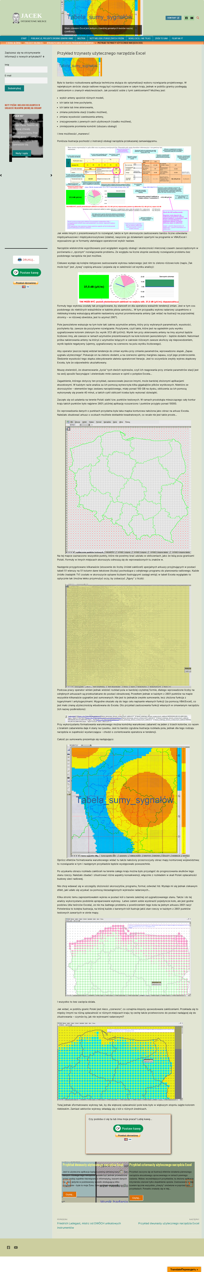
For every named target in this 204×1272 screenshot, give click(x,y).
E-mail (8, 75)
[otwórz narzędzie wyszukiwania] (198, 18)
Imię (7, 64)
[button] (67, 1183)
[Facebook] (186, 18)
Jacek (31, 15)
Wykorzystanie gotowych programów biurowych (70, 42)
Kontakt (172, 18)
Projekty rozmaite (34, 42)
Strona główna (13, 42)
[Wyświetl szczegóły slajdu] (102, 18)
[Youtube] (192, 18)
